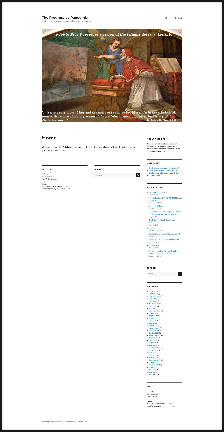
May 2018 (152, 372)
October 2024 (154, 294)
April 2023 (152, 301)
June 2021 (152, 321)
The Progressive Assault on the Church (163, 168)
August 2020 (153, 338)
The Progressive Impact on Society (162, 171)
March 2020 (153, 345)
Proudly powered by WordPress (75, 422)
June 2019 (152, 355)
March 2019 (153, 358)
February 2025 (154, 291)
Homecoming (154, 245)
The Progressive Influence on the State (163, 173)
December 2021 (154, 311)
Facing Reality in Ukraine (158, 192)
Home (168, 18)
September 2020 (155, 335)
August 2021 (153, 316)
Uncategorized (154, 175)
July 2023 (152, 299)
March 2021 (153, 326)
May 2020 (152, 343)
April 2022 (153, 308)
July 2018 (152, 367)
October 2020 (154, 333)
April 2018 (152, 375)
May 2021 (152, 323)
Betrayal (152, 228)
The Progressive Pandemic (65, 18)
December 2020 (155, 331)
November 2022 (155, 304)
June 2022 (152, 306)
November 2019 (155, 348)
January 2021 (153, 328)
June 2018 (152, 370)
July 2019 (152, 353)
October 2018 (154, 362)
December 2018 (154, 360)
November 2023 (155, 296)
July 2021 (152, 318)
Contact (178, 18)
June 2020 (152, 340)
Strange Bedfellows (156, 206)
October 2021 (154, 313)
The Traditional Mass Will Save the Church (164, 234)
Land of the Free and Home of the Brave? (164, 240)
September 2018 (155, 365)
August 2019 (153, 350)
